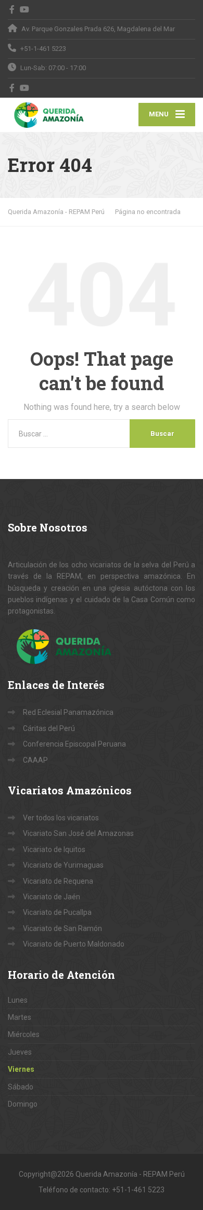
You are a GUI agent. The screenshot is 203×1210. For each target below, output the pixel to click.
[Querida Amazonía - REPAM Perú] (55, 115)
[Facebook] (12, 9)
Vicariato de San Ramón (62, 928)
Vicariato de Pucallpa (57, 912)
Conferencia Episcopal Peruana (74, 744)
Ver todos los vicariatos (61, 818)
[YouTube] (24, 9)
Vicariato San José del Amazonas (78, 833)
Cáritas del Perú (49, 728)
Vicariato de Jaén (51, 897)
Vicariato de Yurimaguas (63, 865)
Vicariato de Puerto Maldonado (73, 944)
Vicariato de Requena (58, 881)
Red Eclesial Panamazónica (68, 712)
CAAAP (35, 760)
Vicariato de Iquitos (54, 849)
